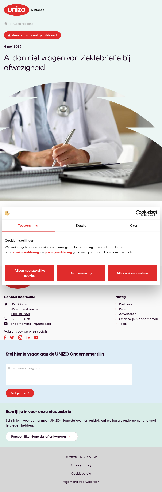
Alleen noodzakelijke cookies (30, 273)
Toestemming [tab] (28, 225)
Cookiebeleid (81, 474)
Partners (125, 304)
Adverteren (127, 314)
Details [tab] (81, 225)
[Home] (6, 24)
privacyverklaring (58, 252)
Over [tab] (133, 225)
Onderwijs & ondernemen (138, 319)
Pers (122, 309)
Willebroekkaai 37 (25, 309)
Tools (123, 324)
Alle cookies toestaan (132, 273)
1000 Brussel (20, 314)
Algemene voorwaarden (81, 482)
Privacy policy (81, 465)
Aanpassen (78, 273)
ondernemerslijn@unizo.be (31, 324)
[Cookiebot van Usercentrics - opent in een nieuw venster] (138, 213)
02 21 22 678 (20, 319)
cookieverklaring (26, 252)
